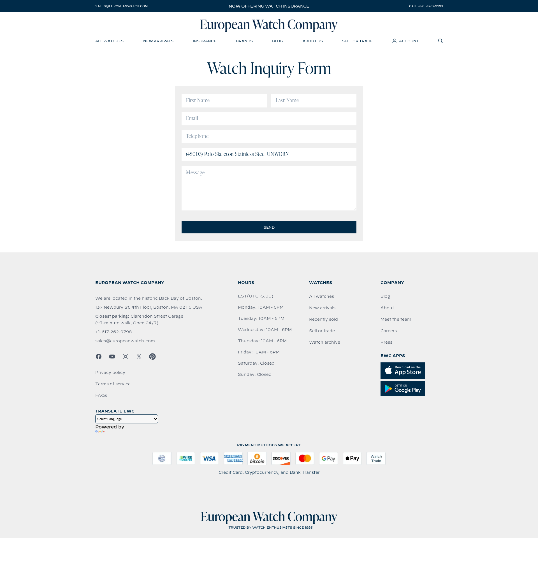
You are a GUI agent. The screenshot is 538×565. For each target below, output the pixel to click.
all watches (109, 41)
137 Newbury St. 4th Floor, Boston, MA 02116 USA (148, 307)
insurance (204, 41)
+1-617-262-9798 (113, 332)
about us (313, 41)
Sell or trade (322, 331)
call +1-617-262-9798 (426, 6)
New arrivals (322, 308)
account (409, 41)
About (387, 308)
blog (277, 41)
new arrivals (158, 41)
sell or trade (357, 41)
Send (269, 227)
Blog (385, 296)
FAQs (101, 395)
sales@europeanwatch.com (121, 6)
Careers (389, 331)
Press (386, 342)
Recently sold (323, 319)
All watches (321, 296)
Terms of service (113, 384)
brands (244, 41)
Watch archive (324, 342)
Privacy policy (110, 372)
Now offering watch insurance (269, 6)
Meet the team (396, 319)
